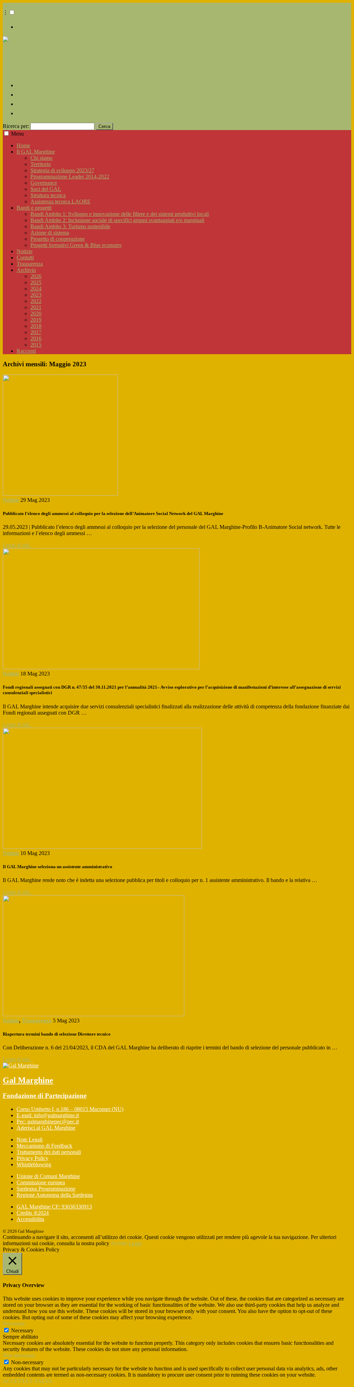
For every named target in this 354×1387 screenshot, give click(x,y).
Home (23, 145)
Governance (43, 183)
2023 (35, 295)
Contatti (25, 257)
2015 (35, 345)
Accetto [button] (118, 1243)
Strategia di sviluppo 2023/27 (62, 170)
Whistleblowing (34, 1164)
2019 (35, 320)
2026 (35, 276)
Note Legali (30, 1139)
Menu (17, 134)
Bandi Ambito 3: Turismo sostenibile (70, 226)
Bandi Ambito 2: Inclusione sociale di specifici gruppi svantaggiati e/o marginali (117, 220)
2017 (35, 332)
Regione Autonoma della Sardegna (55, 1195)
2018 (35, 326)
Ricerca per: (16, 126)
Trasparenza (30, 264)
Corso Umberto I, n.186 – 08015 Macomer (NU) (70, 1109)
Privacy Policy (32, 1158)
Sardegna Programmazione (46, 1189)
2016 (35, 338)
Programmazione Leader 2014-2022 (69, 177)
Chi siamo (41, 158)
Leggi (135, 1243)
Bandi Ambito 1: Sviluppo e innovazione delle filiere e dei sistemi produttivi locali (119, 214)
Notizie (24, 251)
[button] (12, 12)
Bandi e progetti (34, 208)
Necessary (22, 1330)
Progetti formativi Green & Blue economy (76, 245)
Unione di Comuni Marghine (48, 1176)
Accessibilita (30, 1219)
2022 (35, 301)
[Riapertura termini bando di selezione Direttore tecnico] (93, 1014)
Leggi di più (17, 545)
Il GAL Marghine (36, 152)
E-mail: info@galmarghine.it (48, 1115)
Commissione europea (41, 1182)
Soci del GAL (45, 189)
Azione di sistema (49, 233)
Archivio (26, 270)
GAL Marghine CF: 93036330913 (54, 1207)
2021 (35, 307)
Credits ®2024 (33, 1213)
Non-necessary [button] (19, 1355)
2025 (35, 282)
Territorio (40, 164)
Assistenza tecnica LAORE (60, 201)
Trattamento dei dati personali (49, 1152)
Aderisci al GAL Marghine (46, 1128)
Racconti (26, 351)
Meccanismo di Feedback (44, 1146)
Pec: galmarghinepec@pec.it (48, 1121)
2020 (35, 313)
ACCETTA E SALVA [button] (28, 1381)
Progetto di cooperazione (57, 239)
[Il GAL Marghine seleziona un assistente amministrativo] (102, 847)
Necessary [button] (14, 1323)
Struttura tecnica (48, 195)
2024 (35, 289)
